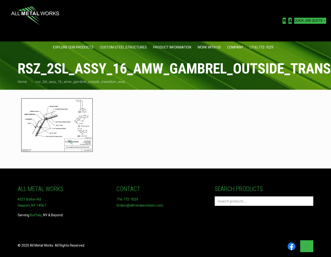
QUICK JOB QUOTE (308, 21)
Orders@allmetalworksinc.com (139, 205)
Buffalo (36, 215)
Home (22, 82)
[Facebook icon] (291, 246)
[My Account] (290, 21)
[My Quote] (284, 21)
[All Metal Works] (35, 13)
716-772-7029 (127, 199)
